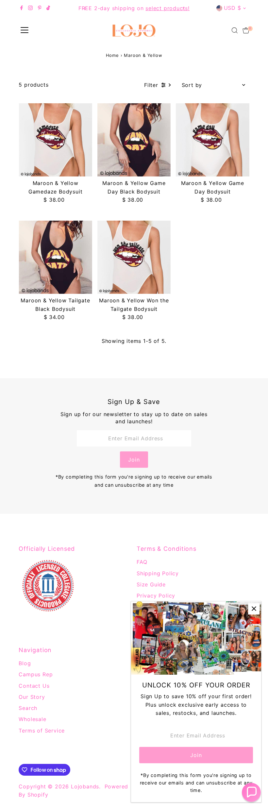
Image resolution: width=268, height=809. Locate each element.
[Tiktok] (48, 8)
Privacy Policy (156, 595)
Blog (25, 663)
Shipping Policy (158, 573)
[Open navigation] (24, 30)
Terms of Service (42, 730)
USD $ (232, 8)
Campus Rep (36, 674)
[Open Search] (235, 30)
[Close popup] (254, 609)
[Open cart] (246, 30)
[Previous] (85, 8)
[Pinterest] (39, 8)
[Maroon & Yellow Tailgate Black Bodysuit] (55, 257)
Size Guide (151, 584)
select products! (167, 8)
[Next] (183, 8)
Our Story (32, 697)
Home (112, 55)
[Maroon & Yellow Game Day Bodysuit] (212, 140)
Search (28, 708)
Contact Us (34, 686)
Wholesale (32, 719)
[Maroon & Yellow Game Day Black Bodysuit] (134, 140)
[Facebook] (22, 8)
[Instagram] (30, 8)
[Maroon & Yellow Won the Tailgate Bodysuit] (134, 257)
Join (134, 459)
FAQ (142, 562)
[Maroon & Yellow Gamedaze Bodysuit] (55, 140)
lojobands (85, 786)
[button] (251, 792)
